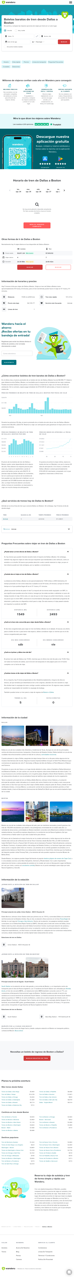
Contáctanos (42, 1248)
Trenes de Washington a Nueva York (12, 1150)
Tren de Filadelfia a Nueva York (48, 1155)
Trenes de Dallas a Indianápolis (11, 1099)
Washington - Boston (8, 1147)
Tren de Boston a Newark (47, 1122)
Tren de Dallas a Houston (46, 1094)
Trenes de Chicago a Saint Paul (11, 1153)
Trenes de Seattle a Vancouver (48, 1161)
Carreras (19, 1259)
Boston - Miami (6, 1127)
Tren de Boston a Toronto (9, 1117)
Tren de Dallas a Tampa (8, 1094)
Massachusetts (28, 1226)
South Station (6, 986)
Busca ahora (19, 1030)
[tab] (9, 31)
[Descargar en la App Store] (45, 158)
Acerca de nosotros (22, 1248)
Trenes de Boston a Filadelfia (48, 1125)
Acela (3, 991)
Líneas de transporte (39, 62)
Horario (6, 62)
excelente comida (28, 865)
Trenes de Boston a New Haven (11, 1122)
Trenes (4, 1252)
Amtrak (5, 519)
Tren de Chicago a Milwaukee (10, 1155)
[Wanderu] (8, 2)
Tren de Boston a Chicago (47, 1117)
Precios (26, 62)
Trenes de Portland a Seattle (47, 1153)
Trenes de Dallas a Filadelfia (47, 1091)
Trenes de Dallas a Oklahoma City (12, 1105)
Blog (17, 1252)
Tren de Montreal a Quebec (10, 1142)
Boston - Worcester (45, 1119)
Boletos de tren (6, 1226)
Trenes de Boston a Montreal (10, 1119)
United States (17, 1226)
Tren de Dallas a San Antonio (48, 1097)
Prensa (18, 1255)
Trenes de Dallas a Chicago (10, 1097)
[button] (70, 2)
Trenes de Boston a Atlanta (10, 1130)
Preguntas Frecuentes (55, 62)
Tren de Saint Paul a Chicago (10, 1163)
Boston (37, 1226)
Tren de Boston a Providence (48, 1127)
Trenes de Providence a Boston (48, 1158)
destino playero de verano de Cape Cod (57, 858)
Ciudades (6, 66)
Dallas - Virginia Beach (46, 1102)
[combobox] (19, 36)
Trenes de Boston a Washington (11, 1125)
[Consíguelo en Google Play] (60, 158)
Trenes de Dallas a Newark (10, 1102)
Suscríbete (9, 362)
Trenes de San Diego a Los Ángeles (12, 1145)
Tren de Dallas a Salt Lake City (48, 1099)
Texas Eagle (64, 919)
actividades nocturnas (49, 754)
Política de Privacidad (45, 1259)
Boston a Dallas (48, 692)
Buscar (30, 267)
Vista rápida (16, 62)
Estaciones (16, 66)
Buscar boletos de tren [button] (37, 1058)
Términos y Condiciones (46, 1255)
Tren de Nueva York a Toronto (48, 1142)
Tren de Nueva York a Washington (49, 1145)
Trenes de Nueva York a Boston (48, 1147)
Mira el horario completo (37, 225)
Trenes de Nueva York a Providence (50, 1150)
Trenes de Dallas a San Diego (10, 1091)
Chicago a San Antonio (25, 921)
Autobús (4, 1248)
